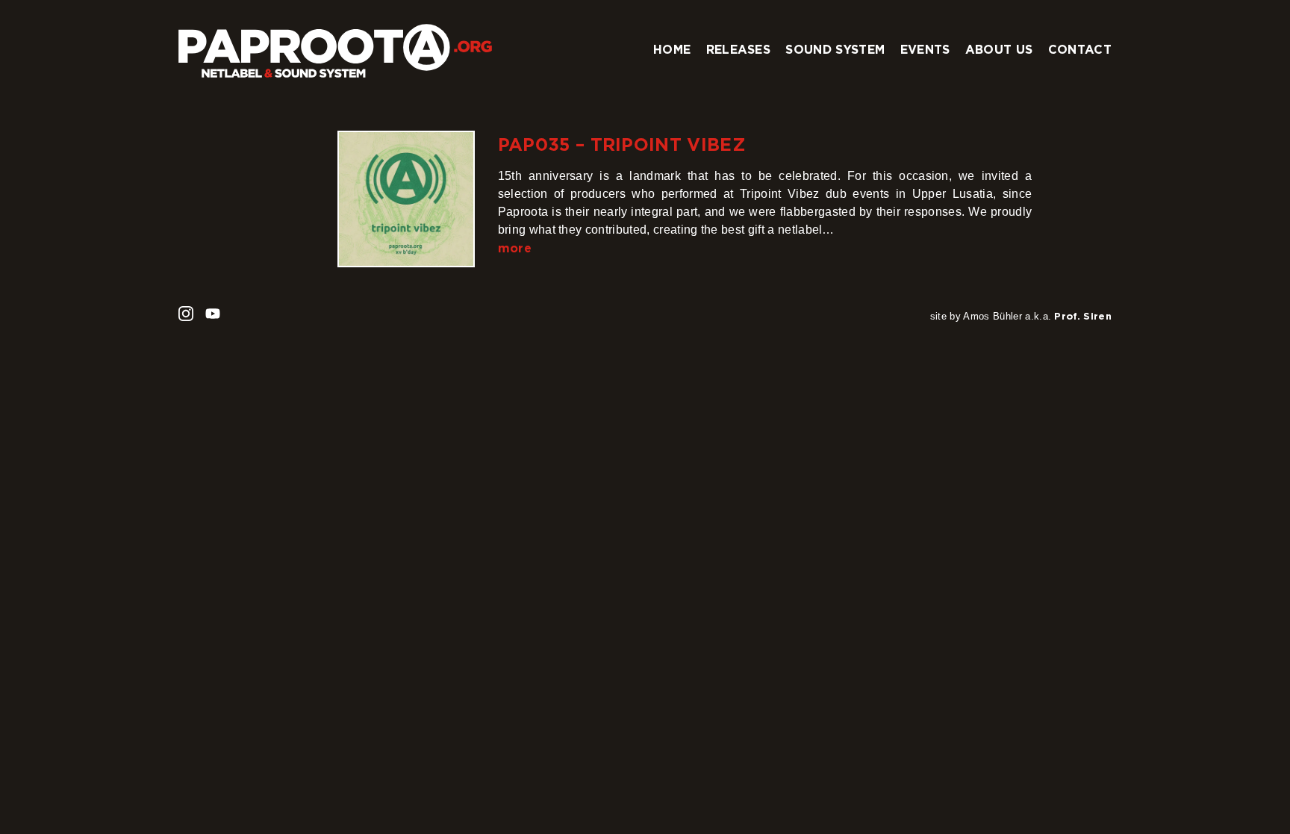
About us (999, 49)
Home (672, 49)
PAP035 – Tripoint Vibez (621, 144)
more (515, 248)
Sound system (835, 49)
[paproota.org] (335, 45)
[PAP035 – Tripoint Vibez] (405, 199)
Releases (738, 49)
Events (925, 49)
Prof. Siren (1083, 316)
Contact (1080, 49)
